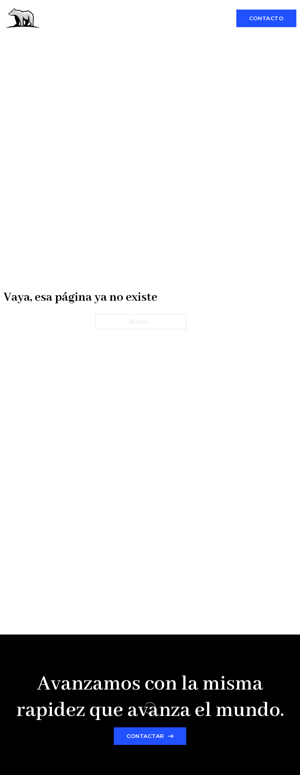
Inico (102, 10)
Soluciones (139, 10)
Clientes (107, 27)
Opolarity (63, 18)
